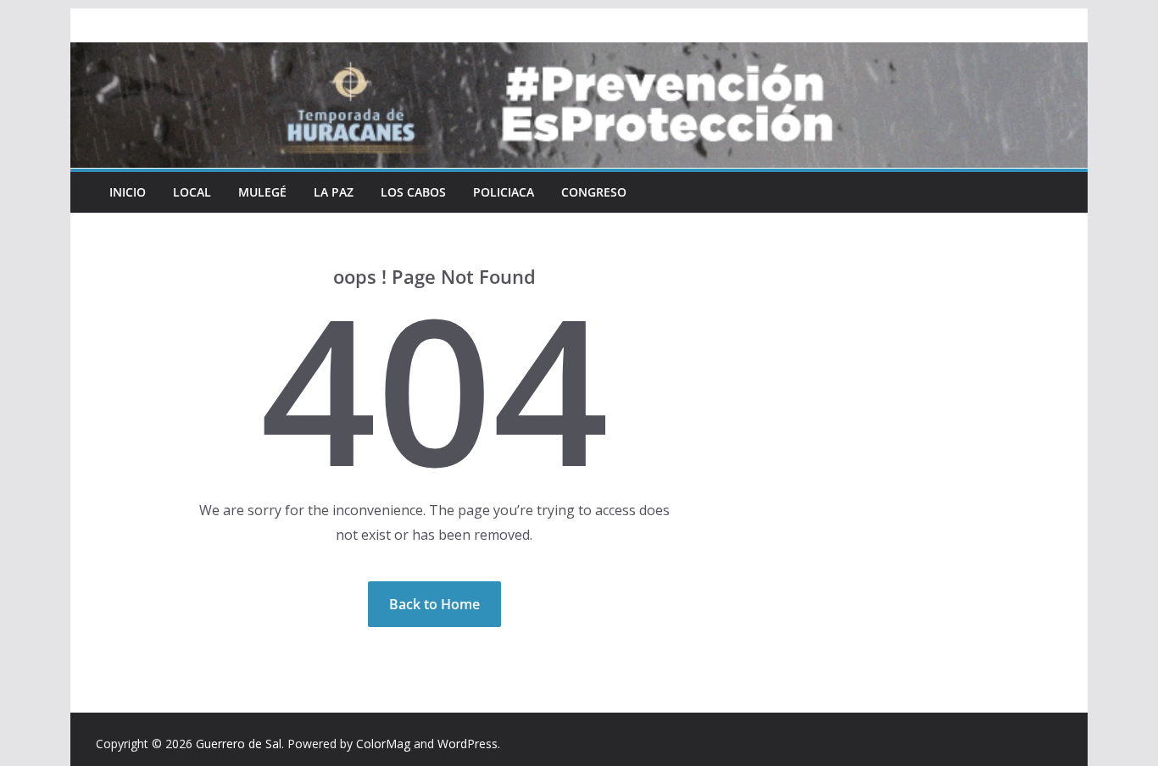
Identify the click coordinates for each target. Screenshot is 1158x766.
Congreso (593, 192)
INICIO (127, 192)
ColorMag (383, 743)
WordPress (467, 743)
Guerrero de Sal (238, 743)
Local (192, 192)
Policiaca (503, 192)
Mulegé (262, 192)
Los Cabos (413, 192)
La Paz (334, 192)
